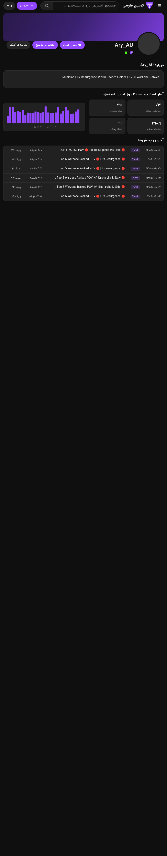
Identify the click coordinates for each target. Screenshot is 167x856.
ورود (9, 5)
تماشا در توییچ (45, 45)
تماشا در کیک (18, 45)
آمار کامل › (109, 94)
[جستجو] (46, 5)
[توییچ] (131, 53)
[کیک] (126, 53)
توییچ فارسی (133, 5)
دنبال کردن (70, 45)
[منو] (160, 6)
